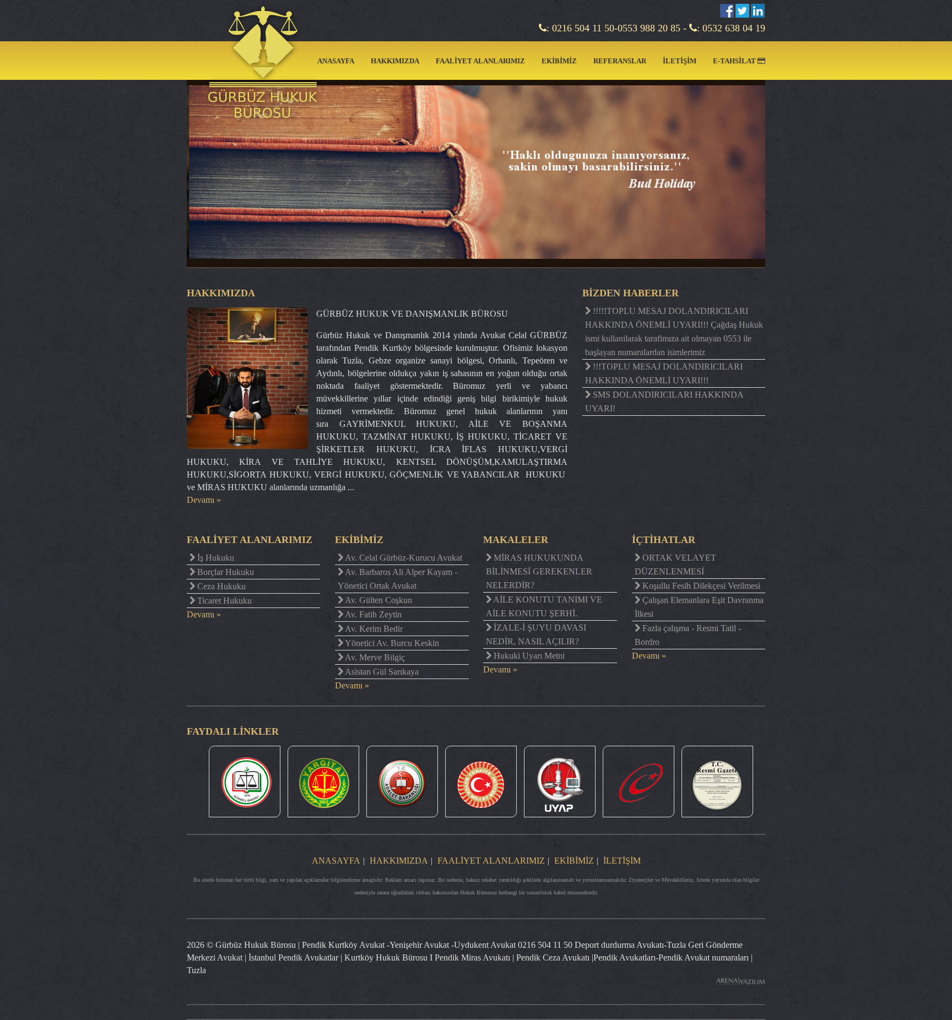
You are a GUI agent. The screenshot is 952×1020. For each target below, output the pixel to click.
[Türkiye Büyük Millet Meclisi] (481, 781)
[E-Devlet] (638, 781)
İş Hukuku (214, 557)
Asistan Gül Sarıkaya (381, 671)
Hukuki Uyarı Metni (528, 655)
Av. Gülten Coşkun (377, 600)
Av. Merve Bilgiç (374, 657)
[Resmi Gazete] (717, 781)
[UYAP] (560, 781)
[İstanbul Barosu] (244, 781)
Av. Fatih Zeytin (372, 614)
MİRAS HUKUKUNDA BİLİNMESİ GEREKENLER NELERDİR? (539, 571)
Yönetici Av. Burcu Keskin (391, 643)
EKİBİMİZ (559, 61)
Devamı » (204, 499)
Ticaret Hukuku (223, 600)
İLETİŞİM (679, 61)
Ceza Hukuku (220, 586)
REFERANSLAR (619, 61)
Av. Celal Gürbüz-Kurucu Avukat (402, 557)
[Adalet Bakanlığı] (402, 781)
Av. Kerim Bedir (373, 628)
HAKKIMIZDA (395, 61)
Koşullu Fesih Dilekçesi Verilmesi (700, 585)
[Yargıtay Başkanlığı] (323, 781)
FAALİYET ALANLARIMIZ (480, 61)
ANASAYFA (335, 61)
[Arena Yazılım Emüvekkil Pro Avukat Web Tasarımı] (740, 980)
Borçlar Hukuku (224, 572)
